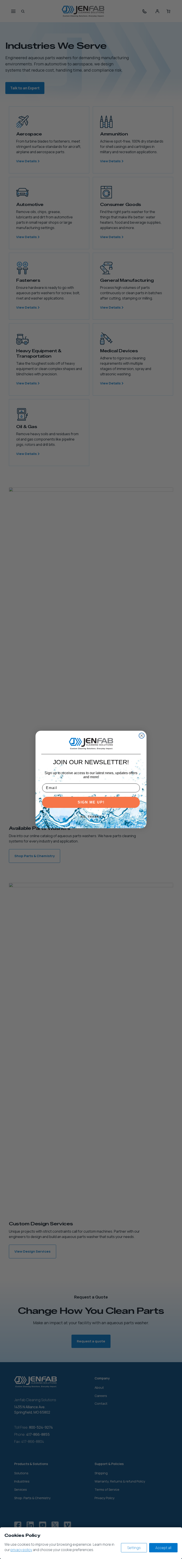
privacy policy (21, 1549)
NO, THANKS (91, 816)
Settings (134, 1547)
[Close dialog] (141, 735)
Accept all (163, 1547)
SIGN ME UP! (91, 802)
